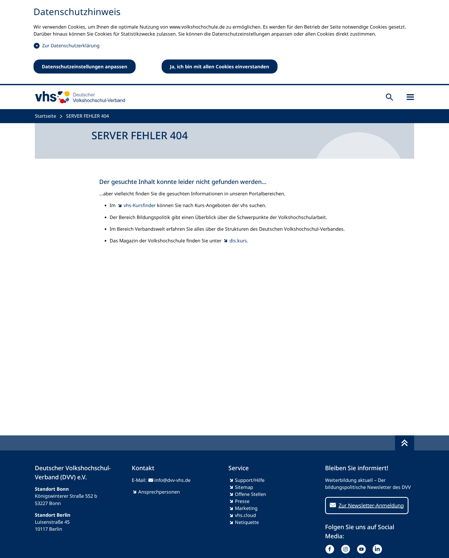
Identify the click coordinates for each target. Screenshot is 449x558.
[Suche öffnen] (389, 97)
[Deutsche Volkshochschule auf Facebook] (331, 549)
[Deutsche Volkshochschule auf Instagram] (347, 549)
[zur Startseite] (78, 97)
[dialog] (224, 42)
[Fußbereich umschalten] (404, 442)
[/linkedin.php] (378, 549)
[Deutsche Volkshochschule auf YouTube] (362, 549)
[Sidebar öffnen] (410, 97)
